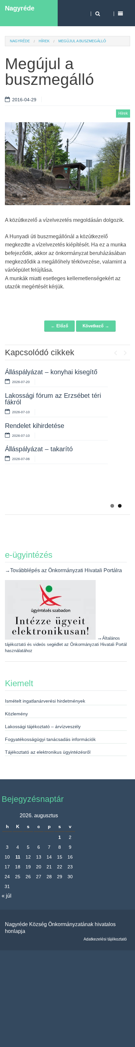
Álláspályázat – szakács (39, 488)
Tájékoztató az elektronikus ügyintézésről (47, 752)
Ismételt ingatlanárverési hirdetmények (45, 701)
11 (17, 857)
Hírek (44, 41)
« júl (6, 896)
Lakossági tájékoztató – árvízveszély (43, 726)
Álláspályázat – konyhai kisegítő (51, 372)
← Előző (59, 325)
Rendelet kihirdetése (34, 425)
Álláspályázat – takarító (39, 449)
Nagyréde (19, 8)
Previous (115, 351)
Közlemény (16, 713)
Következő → (96, 325)
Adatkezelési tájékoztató (105, 939)
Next (125, 351)
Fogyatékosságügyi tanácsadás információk (50, 739)
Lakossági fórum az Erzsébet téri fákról (53, 399)
